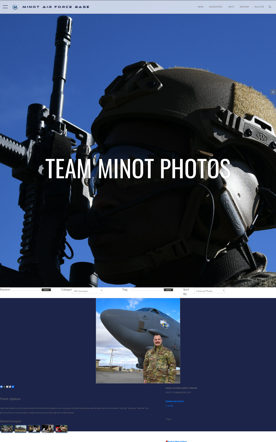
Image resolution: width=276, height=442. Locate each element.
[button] (4, 7)
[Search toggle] (270, 6)
